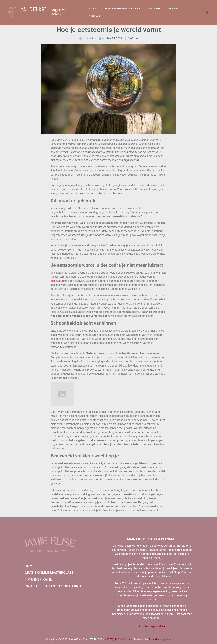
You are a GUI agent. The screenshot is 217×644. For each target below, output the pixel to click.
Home (92, 8)
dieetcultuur (58, 280)
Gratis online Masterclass (121, 8)
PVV (117, 639)
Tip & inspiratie (38, 579)
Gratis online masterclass (49, 573)
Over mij (172, 8)
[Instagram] (206, 12)
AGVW (109, 639)
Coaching (153, 8)
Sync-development (160, 639)
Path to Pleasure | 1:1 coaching (53, 586)
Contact (94, 16)
